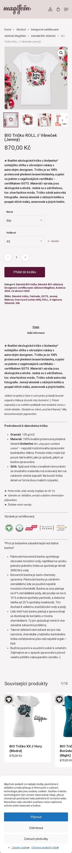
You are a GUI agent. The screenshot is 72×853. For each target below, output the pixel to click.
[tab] (36, 327)
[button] (66, 9)
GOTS (44, 296)
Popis (36, 327)
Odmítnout (36, 828)
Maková (8, 299)
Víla (18, 303)
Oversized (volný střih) (28, 299)
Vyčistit (55, 241)
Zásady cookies (20, 847)
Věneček (9, 303)
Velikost (11, 232)
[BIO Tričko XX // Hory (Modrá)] (27, 716)
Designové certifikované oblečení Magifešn (29, 287)
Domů (7, 29)
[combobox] (24, 220)
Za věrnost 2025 (20, 291)
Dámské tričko (20, 296)
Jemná (53, 296)
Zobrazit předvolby (36, 838)
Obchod (21, 29)
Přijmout (36, 817)
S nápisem (56, 299)
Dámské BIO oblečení (43, 35)
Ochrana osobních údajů (45, 847)
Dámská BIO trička (26, 284)
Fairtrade (35, 296)
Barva (9, 212)
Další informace (36, 333)
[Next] (62, 120)
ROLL (45, 299)
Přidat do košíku (24, 272)
